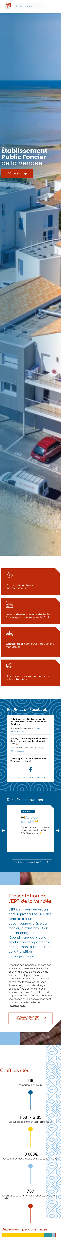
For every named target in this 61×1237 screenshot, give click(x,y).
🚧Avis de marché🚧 (30, 820)
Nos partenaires (27, 678)
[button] (55, 6)
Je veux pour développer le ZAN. (28, 616)
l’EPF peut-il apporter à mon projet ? (30, 645)
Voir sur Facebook (17, 731)
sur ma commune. (21, 587)
